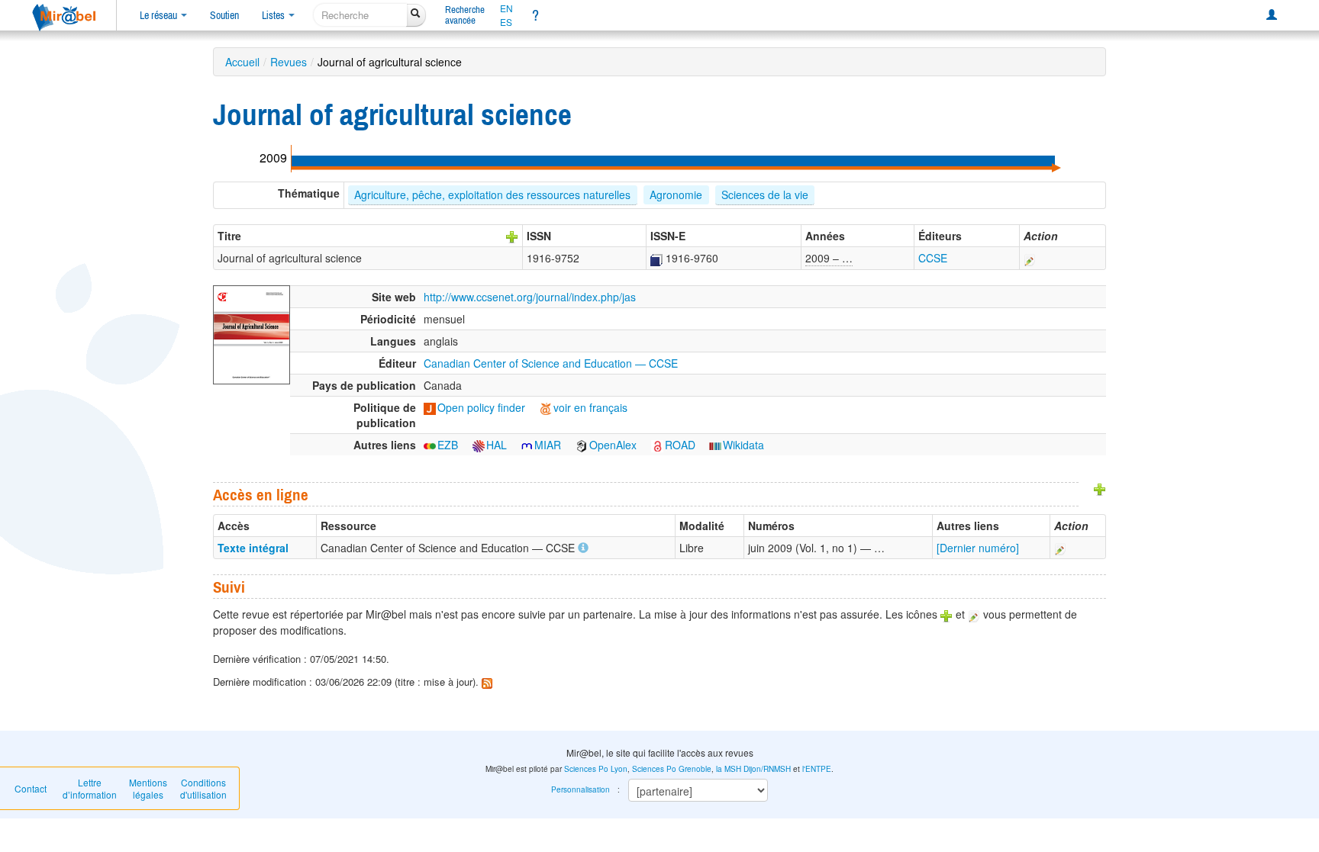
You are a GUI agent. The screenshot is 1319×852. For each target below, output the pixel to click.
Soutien (224, 15)
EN (506, 8)
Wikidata (743, 444)
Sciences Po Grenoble (671, 769)
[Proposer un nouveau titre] (512, 235)
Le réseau (159, 15)
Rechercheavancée (465, 15)
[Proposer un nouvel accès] (1100, 488)
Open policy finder (481, 407)
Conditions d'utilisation (203, 788)
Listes (274, 15)
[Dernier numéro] (978, 547)
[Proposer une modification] (1030, 257)
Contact (31, 788)
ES (506, 22)
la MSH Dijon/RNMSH (753, 769)
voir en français (590, 407)
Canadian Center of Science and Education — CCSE (551, 363)
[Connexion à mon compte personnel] (1271, 15)
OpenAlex (613, 444)
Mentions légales (148, 788)
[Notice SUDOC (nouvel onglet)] (656, 257)
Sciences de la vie (764, 194)
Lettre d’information (90, 788)
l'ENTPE (816, 769)
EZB (447, 444)
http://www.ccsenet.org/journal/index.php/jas (530, 296)
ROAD (680, 444)
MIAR (547, 444)
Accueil (242, 61)
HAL (496, 444)
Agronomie (676, 194)
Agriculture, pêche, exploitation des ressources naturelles (492, 194)
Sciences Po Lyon (595, 769)
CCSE (932, 257)
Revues (288, 61)
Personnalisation (580, 789)
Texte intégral (253, 547)
